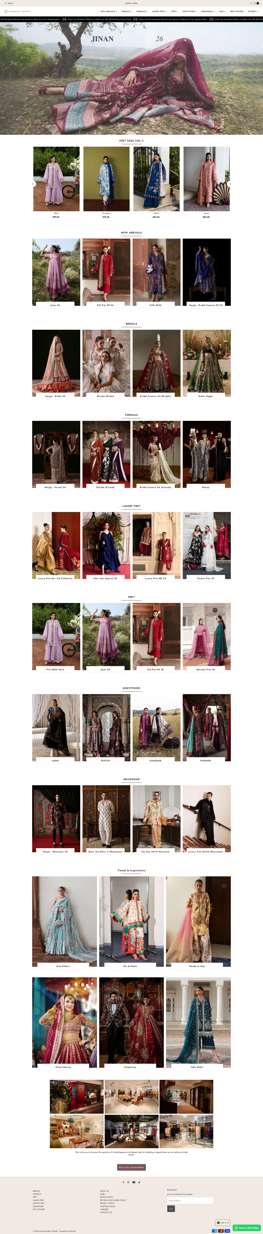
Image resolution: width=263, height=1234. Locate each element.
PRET (174, 11)
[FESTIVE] (106, 727)
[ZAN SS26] (157, 272)
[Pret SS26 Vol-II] (56, 636)
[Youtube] (133, 1182)
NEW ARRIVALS (108, 11)
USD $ (223, 1222)
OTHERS (252, 11)
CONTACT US (106, 1212)
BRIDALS (126, 11)
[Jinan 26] (56, 272)
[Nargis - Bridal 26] (56, 363)
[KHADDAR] (157, 727)
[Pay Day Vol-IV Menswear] (157, 818)
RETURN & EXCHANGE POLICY (113, 1200)
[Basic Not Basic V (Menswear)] (106, 818)
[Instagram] (128, 1182)
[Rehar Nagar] (207, 363)
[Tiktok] (139, 1182)
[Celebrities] (131, 1022)
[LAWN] (56, 727)
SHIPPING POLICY (107, 1206)
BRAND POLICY (106, 1197)
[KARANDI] (207, 727)
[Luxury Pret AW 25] (157, 545)
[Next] (230, 184)
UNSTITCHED (189, 11)
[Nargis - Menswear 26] (56, 818)
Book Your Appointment (131, 1167)
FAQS (102, 1194)
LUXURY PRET (158, 11)
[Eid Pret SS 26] (106, 272)
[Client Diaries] (64, 1022)
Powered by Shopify (67, 1231)
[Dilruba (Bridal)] (106, 363)
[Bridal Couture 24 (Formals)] (157, 454)
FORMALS (141, 11)
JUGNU (135, 3)
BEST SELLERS (236, 11)
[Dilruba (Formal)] (106, 454)
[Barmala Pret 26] (207, 636)
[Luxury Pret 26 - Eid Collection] (56, 545)
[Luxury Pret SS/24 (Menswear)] (207, 818)
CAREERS (104, 1209)
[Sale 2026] (198, 1022)
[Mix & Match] (131, 921)
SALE (221, 11)
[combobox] (45, 3)
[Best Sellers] (64, 921)
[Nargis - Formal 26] (56, 454)
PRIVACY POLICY (107, 1203)
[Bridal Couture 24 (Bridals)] (157, 363)
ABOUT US (104, 1191)
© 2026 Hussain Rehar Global (45, 1231)
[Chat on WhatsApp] (247, 1228)
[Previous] (33, 184)
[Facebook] (123, 1182)
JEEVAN (128, 3)
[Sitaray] (207, 454)
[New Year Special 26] (106, 545)
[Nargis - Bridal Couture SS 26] (207, 272)
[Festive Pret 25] (207, 545)
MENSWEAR (207, 11)
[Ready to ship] (198, 921)
